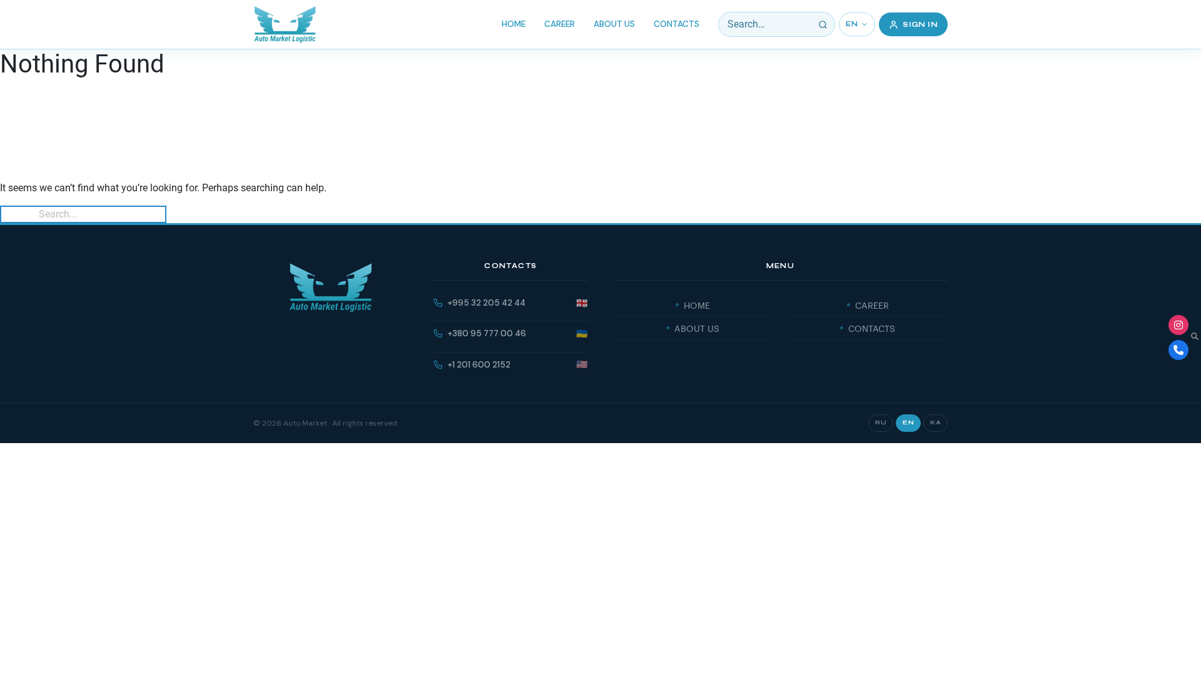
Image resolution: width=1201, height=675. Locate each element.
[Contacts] (1178, 350)
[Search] (822, 24)
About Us (614, 24)
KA (935, 422)
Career (559, 24)
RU (880, 422)
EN (852, 24)
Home (513, 24)
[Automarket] (1178, 325)
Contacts (676, 24)
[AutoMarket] (285, 24)
